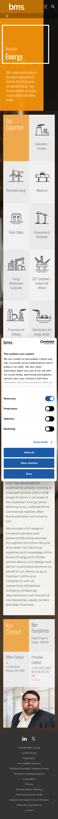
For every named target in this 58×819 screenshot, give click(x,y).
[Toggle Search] (52, 6)
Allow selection (29, 463)
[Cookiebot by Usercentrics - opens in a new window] (41, 342)
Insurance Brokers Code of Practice (29, 799)
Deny (29, 473)
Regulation (29, 758)
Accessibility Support (29, 763)
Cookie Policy (29, 752)
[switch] (49, 408)
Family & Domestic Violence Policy (29, 768)
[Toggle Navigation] (45, 6)
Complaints (29, 778)
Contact (29, 810)
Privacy (29, 784)
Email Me (35, 680)
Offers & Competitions (29, 805)
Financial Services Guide (29, 794)
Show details (40, 442)
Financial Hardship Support (29, 773)
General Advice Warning (29, 789)
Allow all (29, 452)
